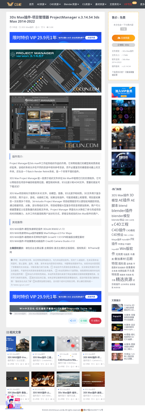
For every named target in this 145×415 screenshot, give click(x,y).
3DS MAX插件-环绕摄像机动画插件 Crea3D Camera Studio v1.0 (42, 241)
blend (123, 205)
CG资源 (86, 4)
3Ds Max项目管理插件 (38, 313)
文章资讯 (114, 4)
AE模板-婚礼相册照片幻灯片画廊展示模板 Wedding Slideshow (129, 340)
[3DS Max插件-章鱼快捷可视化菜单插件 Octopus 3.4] (17, 379)
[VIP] (55, 37)
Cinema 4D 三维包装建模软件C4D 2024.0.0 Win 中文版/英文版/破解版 (129, 311)
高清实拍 (117, 288)
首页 (31, 4)
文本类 (115, 270)
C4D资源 (54, 4)
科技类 (128, 274)
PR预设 (121, 244)
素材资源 (99, 4)
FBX (125, 235)
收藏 (85, 321)
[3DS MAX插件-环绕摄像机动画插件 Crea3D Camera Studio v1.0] (93, 344)
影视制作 (121, 267)
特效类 (115, 274)
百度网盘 (125, 38)
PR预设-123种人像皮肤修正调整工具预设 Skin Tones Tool (129, 359)
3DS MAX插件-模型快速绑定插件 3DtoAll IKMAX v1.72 (37, 229)
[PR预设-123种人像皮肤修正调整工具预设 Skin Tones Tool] (117, 356)
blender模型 (121, 216)
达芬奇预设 (125, 284)
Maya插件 (116, 239)
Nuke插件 (126, 239)
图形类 (122, 263)
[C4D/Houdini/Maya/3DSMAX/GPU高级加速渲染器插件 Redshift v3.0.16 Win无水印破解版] (68, 344)
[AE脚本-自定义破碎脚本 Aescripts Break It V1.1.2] (117, 327)
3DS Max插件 (28, 27)
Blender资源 (70, 4)
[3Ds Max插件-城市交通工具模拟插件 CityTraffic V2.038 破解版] (68, 379)
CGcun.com (58, 410)
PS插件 (128, 244)
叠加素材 (120, 259)
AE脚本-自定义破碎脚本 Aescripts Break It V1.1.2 (129, 329)
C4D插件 (74, 355)
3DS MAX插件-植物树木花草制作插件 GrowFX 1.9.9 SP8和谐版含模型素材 (47, 237)
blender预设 (118, 219)
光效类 (119, 254)
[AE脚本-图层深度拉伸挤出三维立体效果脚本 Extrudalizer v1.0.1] (117, 347)
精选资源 (124, 279)
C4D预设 (117, 235)
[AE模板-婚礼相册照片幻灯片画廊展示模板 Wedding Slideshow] (117, 337)
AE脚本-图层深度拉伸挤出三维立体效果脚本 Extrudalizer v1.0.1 (129, 350)
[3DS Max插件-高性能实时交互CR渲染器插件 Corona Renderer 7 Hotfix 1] (93, 379)
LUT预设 (131, 235)
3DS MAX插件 (20, 313)
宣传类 (130, 263)
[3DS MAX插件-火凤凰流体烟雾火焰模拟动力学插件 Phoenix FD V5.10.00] (42, 379)
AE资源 (40, 4)
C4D (126, 220)
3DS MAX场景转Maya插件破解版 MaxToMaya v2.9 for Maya (41, 233)
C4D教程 (130, 230)
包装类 (126, 254)
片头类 (130, 270)
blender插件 (122, 210)
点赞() (96, 321)
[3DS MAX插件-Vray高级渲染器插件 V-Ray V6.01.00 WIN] (17, 344)
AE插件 (124, 200)
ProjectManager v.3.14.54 (60, 313)
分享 (74, 321)
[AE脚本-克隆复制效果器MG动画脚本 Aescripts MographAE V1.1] (117, 317)
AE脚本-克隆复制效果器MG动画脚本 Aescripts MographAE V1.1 (129, 320)
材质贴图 (122, 270)
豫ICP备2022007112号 (93, 410)
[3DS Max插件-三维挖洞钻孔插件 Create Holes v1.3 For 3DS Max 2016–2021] (42, 344)
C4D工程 (121, 224)
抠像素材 (130, 267)
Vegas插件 (115, 249)
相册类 (122, 274)
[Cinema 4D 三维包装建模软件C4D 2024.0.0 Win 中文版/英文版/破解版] (117, 307)
